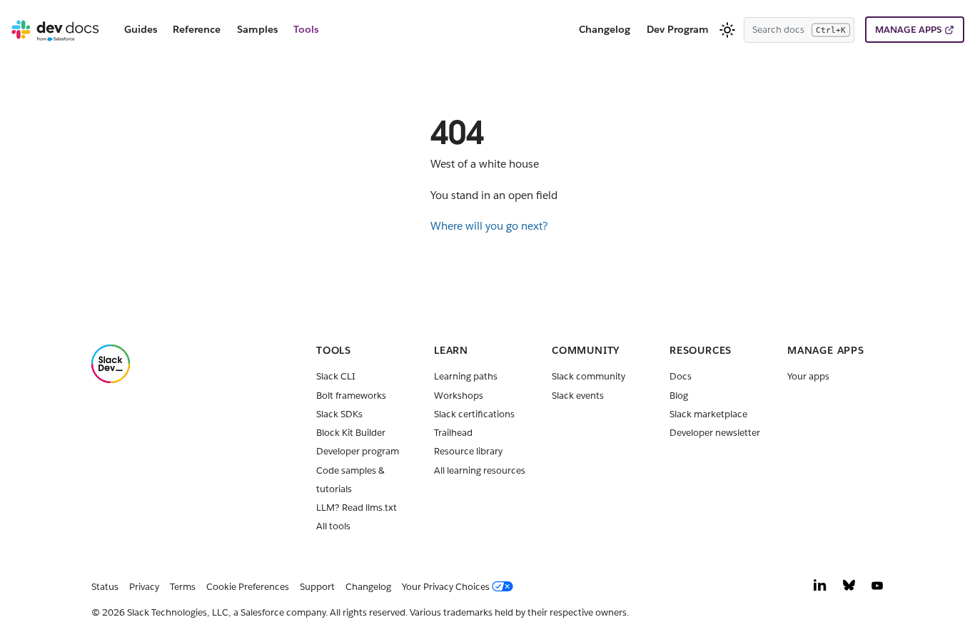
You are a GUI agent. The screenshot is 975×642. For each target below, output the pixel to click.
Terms (183, 587)
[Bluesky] (849, 589)
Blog (679, 395)
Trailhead (453, 433)
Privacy (144, 587)
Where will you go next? (489, 226)
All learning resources (479, 470)
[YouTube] (877, 589)
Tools (305, 29)
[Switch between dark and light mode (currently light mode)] (727, 30)
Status (104, 587)
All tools (333, 526)
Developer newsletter (715, 433)
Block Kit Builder (350, 433)
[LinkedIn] (820, 589)
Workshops (458, 395)
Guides (140, 29)
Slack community (588, 376)
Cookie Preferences (247, 587)
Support (317, 587)
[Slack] (110, 380)
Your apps (808, 376)
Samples (257, 29)
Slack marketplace (708, 414)
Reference (197, 29)
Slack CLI (335, 376)
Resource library (468, 451)
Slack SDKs (339, 414)
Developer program (357, 451)
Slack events (578, 395)
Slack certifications (474, 414)
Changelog (604, 29)
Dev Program (678, 29)
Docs (681, 376)
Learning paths (465, 376)
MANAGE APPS (908, 30)
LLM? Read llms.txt (356, 507)
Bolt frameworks (351, 395)
